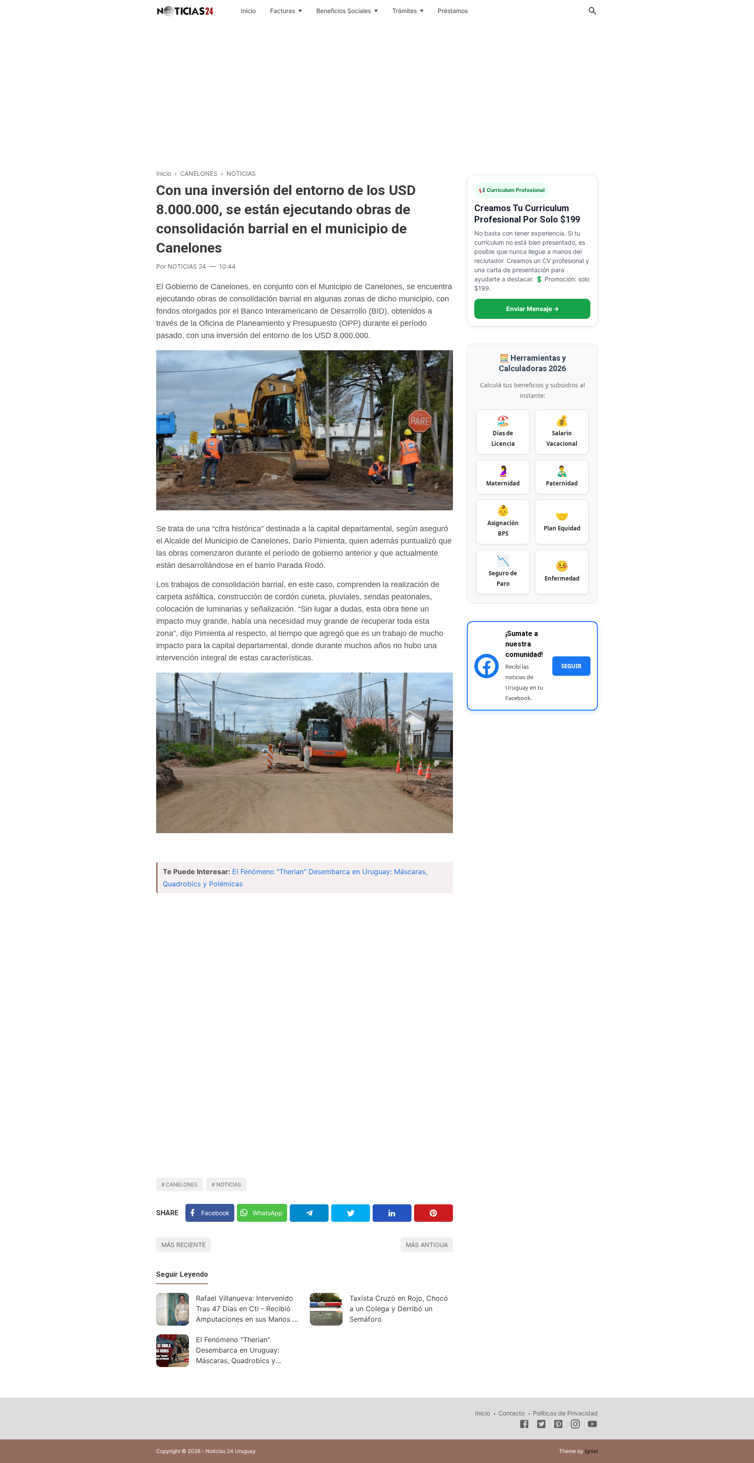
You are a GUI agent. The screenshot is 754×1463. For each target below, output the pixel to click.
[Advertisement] (377, 93)
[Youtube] (592, 1425)
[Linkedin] (392, 1213)
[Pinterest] (433, 1213)
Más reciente (183, 1244)
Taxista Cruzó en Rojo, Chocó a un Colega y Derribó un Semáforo (399, 1308)
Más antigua (427, 1244)
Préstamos (453, 10)
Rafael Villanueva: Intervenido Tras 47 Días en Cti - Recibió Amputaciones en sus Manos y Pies (246, 1310)
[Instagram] (575, 1425)
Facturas (282, 10)
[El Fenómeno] (172, 1350)
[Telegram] (309, 1213)
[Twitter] (350, 1213)
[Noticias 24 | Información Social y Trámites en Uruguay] (185, 10)
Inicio (248, 10)
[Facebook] (524, 1425)
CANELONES (182, 1184)
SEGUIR (571, 666)
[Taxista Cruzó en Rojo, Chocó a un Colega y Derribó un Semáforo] (326, 1309)
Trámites (404, 10)
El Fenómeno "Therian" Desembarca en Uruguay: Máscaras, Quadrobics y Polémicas (237, 1351)
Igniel (591, 1451)
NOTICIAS (228, 1184)
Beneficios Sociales (343, 10)
